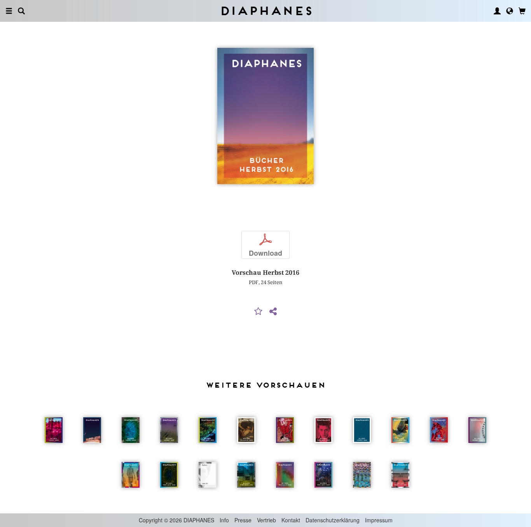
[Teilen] (273, 311)
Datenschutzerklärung (333, 520)
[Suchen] (21, 11)
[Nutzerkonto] (497, 11)
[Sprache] (509, 11)
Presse (243, 520)
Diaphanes (266, 10)
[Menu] (8, 11)
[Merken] (258, 311)
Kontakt (290, 520)
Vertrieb (266, 520)
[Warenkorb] (522, 11)
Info (224, 520)
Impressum (379, 520)
